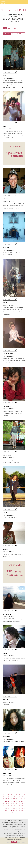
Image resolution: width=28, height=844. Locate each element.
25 (22, 799)
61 (22, 808)
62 (24, 808)
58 (14, 808)
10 (6, 796)
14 (16, 796)
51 (19, 805)
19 (6, 799)
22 (14, 799)
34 (22, 801)
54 (3, 808)
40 (14, 803)
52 (22, 805)
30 (11, 801)
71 (24, 810)
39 (11, 803)
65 (8, 810)
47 (8, 805)
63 (3, 810)
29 (8, 801)
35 (24, 801)
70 (22, 810)
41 (16, 803)
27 (3, 801)
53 (24, 805)
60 (19, 808)
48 (11, 805)
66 (11, 810)
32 (16, 801)
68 (16, 810)
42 (19, 803)
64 (6, 810)
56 (8, 808)
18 (3, 799)
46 (6, 805)
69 (19, 810)
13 (14, 796)
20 (8, 799)
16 (22, 796)
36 (3, 803)
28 (6, 801)
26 (24, 799)
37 (6, 803)
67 (14, 810)
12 (11, 796)
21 (11, 799)
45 (3, 805)
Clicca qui (7, 835)
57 (11, 808)
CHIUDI (14, 841)
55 (6, 808)
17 (24, 796)
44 (24, 803)
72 (12, 812)
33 (19, 801)
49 (14, 805)
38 (8, 803)
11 (8, 796)
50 (16, 805)
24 (19, 799)
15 (19, 796)
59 (16, 808)
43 (22, 803)
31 (14, 801)
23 (16, 799)
